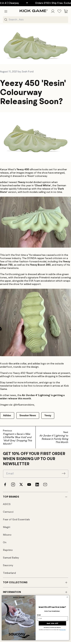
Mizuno (7, 535)
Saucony (8, 565)
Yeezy (47, 415)
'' (42, 185)
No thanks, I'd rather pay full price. (52, 627)
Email (39, 615)
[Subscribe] (63, 473)
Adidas (7, 415)
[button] (6, 11)
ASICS (7, 504)
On (4, 542)
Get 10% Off (52, 623)
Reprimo (8, 550)
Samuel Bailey (11, 557)
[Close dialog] (67, 597)
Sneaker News (27, 415)
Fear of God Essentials (16, 519)
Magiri (6, 527)
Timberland (9, 573)
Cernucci (8, 512)
